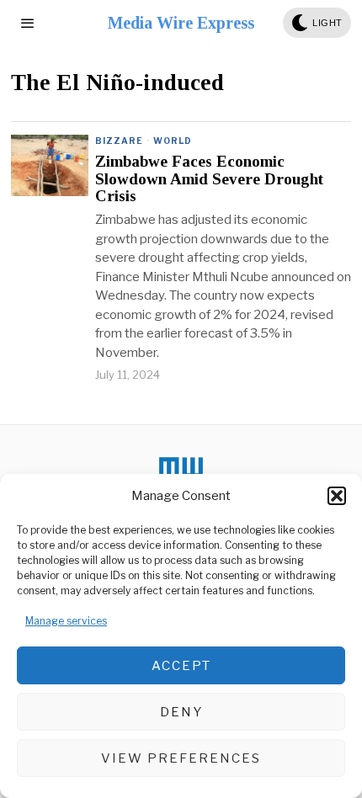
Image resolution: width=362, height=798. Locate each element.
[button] (336, 495)
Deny (181, 712)
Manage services (66, 620)
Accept (181, 665)
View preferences (181, 758)
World (172, 141)
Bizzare (119, 141)
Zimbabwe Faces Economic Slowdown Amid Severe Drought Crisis (209, 179)
